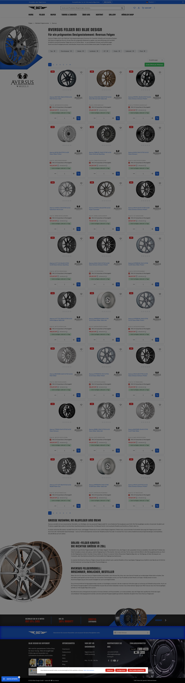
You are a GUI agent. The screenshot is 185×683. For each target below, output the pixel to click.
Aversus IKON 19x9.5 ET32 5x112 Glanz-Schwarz (138, 153)
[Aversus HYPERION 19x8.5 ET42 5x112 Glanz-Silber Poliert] (145, 300)
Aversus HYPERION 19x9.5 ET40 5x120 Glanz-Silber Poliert (138, 264)
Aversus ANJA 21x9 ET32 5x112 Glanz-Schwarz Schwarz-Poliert (138, 485)
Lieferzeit (128, 51)
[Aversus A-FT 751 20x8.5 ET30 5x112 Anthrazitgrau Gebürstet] (67, 300)
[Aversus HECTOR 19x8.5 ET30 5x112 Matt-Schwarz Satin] (67, 78)
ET (104, 51)
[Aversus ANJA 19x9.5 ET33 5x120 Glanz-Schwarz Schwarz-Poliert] (106, 244)
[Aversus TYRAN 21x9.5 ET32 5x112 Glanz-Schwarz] (67, 410)
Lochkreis (92, 51)
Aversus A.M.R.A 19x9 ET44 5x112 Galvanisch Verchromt (60, 208)
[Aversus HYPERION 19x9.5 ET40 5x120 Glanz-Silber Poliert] (145, 244)
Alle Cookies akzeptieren (136, 670)
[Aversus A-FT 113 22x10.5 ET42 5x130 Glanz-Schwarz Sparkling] (67, 244)
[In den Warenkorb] (78, 118)
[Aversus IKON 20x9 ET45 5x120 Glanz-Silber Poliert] (67, 134)
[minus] (55, 118)
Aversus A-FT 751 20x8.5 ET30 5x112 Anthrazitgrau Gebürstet (61, 319)
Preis (141, 51)
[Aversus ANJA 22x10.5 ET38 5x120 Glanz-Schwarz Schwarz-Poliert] (145, 189)
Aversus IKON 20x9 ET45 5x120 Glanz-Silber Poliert (59, 153)
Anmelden (32, 2)
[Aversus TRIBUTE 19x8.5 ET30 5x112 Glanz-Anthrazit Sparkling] (106, 134)
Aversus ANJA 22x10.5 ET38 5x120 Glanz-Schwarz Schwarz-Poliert (138, 208)
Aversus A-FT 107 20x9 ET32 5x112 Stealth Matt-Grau (60, 485)
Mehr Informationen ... (89, 670)
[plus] (74, 118)
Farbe (115, 51)
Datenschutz (66, 652)
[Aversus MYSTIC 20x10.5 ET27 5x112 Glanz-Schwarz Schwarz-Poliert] (145, 78)
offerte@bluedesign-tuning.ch (114, 655)
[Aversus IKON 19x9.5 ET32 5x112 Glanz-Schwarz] (145, 134)
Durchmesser (65, 51)
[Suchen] (122, 8)
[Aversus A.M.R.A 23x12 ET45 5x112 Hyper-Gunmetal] (106, 189)
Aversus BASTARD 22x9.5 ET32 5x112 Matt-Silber (61, 374)
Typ (51, 51)
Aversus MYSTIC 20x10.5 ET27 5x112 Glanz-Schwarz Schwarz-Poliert (139, 97)
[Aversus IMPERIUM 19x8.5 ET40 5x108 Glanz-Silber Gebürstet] (106, 466)
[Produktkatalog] (134, 8)
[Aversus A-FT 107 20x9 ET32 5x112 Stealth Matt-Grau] (67, 466)
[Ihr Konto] (139, 8)
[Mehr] (154, 8)
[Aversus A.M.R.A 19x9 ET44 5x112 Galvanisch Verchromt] (67, 189)
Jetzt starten (107, 2)
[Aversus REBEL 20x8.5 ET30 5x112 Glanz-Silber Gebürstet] (106, 410)
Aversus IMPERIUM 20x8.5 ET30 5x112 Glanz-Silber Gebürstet (98, 319)
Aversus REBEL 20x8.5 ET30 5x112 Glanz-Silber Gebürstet (99, 430)
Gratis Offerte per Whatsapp (154, 64)
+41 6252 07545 (112, 652)
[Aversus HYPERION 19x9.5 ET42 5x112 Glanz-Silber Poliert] (106, 355)
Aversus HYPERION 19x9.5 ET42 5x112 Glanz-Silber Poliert (99, 374)
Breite (79, 51)
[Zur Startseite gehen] (38, 7)
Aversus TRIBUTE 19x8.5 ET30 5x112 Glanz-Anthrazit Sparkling (100, 153)
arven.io (56, 680)
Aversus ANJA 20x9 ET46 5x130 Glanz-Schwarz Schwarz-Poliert (138, 374)
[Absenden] (147, 633)
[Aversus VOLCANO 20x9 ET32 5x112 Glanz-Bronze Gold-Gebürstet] (106, 78)
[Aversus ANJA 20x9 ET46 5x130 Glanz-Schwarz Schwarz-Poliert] (145, 355)
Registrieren (42, 2)
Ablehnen (110, 670)
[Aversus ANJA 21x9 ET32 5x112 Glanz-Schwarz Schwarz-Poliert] (145, 466)
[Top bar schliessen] (183, 2)
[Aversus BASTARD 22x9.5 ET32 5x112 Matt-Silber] (67, 355)
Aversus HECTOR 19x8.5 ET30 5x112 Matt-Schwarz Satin (61, 97)
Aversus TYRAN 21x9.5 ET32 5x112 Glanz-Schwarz (60, 430)
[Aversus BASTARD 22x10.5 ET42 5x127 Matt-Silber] (145, 410)
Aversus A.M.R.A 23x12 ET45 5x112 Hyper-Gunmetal (99, 208)
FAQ (63, 658)
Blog (63, 664)
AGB (63, 655)
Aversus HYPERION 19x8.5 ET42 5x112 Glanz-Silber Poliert (138, 319)
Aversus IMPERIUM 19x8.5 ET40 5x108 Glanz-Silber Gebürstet (98, 485)
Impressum (66, 649)
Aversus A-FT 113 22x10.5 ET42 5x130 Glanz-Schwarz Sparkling (59, 264)
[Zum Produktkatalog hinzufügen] (81, 72)
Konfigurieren (121, 670)
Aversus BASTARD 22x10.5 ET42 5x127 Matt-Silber (138, 430)
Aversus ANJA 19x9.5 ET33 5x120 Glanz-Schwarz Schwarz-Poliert (99, 264)
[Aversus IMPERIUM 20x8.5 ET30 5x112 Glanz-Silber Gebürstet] (106, 300)
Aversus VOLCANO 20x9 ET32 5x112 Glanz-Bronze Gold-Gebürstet (100, 97)
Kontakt (65, 661)
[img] (78, 97)
